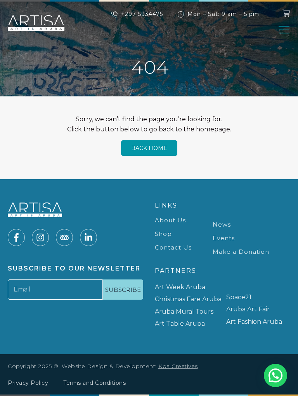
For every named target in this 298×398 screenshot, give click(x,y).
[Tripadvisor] (64, 237)
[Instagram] (40, 237)
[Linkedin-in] (88, 237)
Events (224, 238)
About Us (170, 220)
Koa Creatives (178, 366)
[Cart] (286, 13)
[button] (284, 30)
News (222, 224)
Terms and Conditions (94, 382)
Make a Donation (241, 251)
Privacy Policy (28, 382)
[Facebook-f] (16, 237)
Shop (163, 233)
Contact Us (173, 247)
